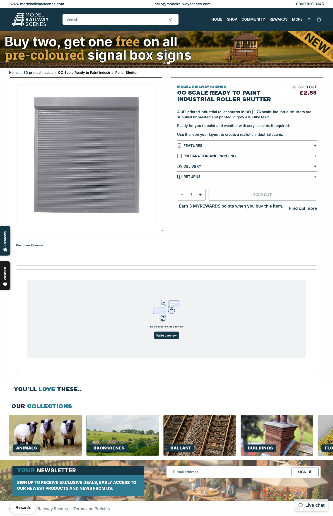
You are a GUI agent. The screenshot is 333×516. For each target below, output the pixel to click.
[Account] (309, 19)
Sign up (305, 472)
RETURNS (191, 176)
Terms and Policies (91, 508)
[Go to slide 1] (164, 63)
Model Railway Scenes (46, 508)
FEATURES (192, 145)
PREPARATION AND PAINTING (209, 156)
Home (14, 72)
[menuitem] (297, 19)
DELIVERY (192, 166)
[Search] (171, 19)
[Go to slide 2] (168, 63)
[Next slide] (318, 435)
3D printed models (38, 72)
